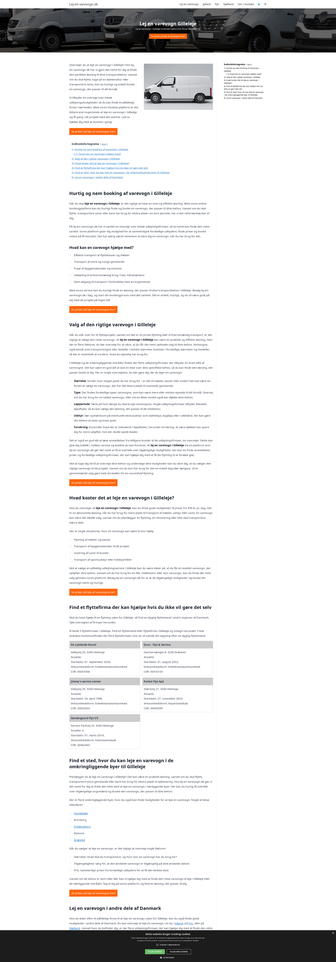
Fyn (217, 4)
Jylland (207, 4)
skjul (104, 144)
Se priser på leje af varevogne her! (168, 36)
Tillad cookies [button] (155, 952)
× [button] (333, 933)
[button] (168, 957)
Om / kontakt (246, 4)
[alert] (168, 946)
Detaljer (196, 940)
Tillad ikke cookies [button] (179, 952)
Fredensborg (82, 826)
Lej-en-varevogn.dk (83, 4)
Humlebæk (81, 813)
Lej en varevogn (189, 4)
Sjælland (228, 4)
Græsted (79, 840)
